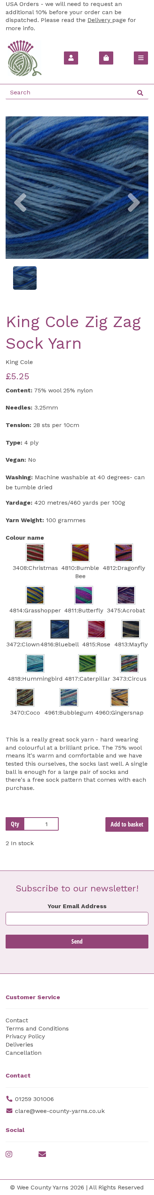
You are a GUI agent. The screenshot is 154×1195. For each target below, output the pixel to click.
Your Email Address (77, 906)
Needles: (19, 407)
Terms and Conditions (37, 1028)
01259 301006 (34, 1099)
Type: (14, 442)
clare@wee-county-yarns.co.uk (60, 1110)
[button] (20, 223)
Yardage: (19, 502)
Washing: (19, 477)
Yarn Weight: (25, 520)
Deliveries (19, 1044)
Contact (17, 1020)
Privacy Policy (25, 1036)
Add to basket (127, 824)
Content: (19, 390)
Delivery (99, 19)
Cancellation (23, 1052)
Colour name (25, 537)
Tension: (18, 425)
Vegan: (16, 459)
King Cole (19, 362)
